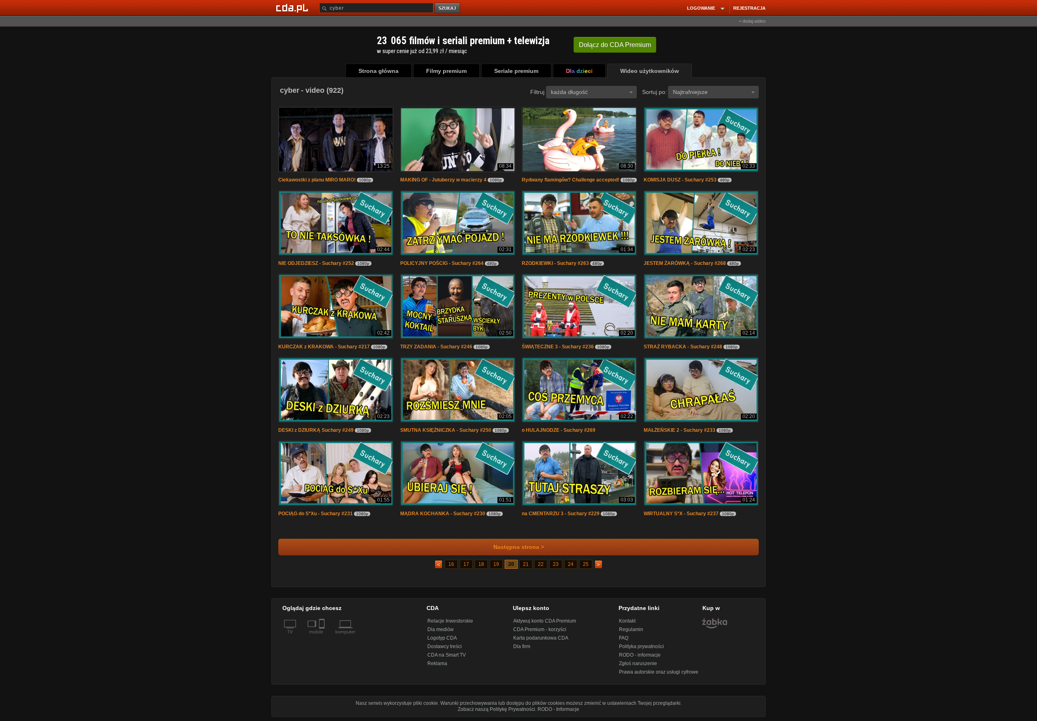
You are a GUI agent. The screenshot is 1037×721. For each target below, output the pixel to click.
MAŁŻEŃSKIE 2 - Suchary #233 (679, 430)
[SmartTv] (323, 637)
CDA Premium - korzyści (539, 629)
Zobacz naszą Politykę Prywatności (496, 709)
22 (541, 564)
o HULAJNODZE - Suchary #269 (558, 430)
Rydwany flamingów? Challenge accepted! (570, 180)
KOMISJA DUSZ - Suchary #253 (680, 180)
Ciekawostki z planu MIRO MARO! (317, 180)
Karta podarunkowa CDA (540, 638)
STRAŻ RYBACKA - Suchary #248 (683, 347)
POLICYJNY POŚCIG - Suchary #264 (442, 263)
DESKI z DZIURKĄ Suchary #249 (316, 430)
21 (526, 564)
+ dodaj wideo (752, 21)
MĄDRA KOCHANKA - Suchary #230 (442, 513)
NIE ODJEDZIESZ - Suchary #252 (316, 263)
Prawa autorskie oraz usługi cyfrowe (658, 672)
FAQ (623, 638)
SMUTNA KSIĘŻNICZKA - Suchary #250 (445, 430)
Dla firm (521, 646)
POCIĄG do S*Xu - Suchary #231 (315, 513)
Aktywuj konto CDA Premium (544, 621)
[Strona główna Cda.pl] (293, 7)
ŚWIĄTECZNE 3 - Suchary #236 (558, 347)
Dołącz (615, 44)
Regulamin (631, 629)
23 (556, 564)
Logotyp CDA (442, 638)
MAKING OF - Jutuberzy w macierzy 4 (443, 180)
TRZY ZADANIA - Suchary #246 (436, 347)
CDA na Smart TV (446, 655)
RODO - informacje (640, 655)
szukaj (448, 8)
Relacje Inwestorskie (450, 621)
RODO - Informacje (558, 709)
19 (496, 564)
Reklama (437, 663)
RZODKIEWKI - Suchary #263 (555, 263)
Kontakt (627, 621)
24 (571, 564)
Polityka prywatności (641, 646)
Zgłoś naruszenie (638, 663)
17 (466, 564)
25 (586, 564)
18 (481, 564)
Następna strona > (518, 547)
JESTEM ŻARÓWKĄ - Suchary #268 (685, 263)
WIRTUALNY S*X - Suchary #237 (681, 513)
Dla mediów (440, 629)
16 (451, 564)
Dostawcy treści (444, 646)
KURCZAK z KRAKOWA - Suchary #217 (324, 347)
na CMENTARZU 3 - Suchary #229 (561, 513)
